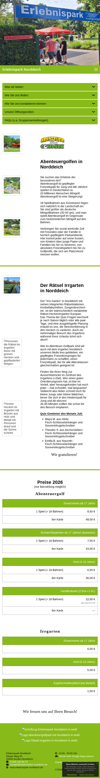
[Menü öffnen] (96, 69)
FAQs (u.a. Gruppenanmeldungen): (27, 120)
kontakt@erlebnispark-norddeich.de (28, 764)
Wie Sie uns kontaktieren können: (26, 103)
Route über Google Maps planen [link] (77, 756)
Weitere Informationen (86, 775)
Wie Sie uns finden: (17, 95)
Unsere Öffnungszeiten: (19, 111)
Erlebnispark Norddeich (21, 69)
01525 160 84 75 (19, 762)
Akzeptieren (72, 775)
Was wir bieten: (14, 86)
